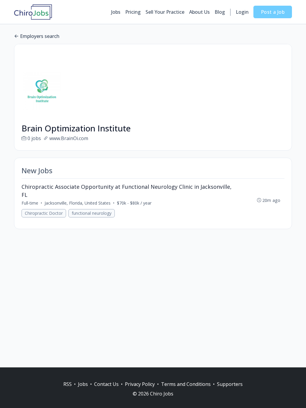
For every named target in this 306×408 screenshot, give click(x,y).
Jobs (115, 12)
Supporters (230, 384)
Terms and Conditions (186, 384)
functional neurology (91, 213)
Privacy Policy (140, 384)
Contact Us (106, 384)
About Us (199, 12)
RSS (67, 384)
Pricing (133, 12)
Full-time (30, 203)
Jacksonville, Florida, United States (78, 203)
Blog (220, 12)
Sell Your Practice (165, 12)
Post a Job (272, 12)
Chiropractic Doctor (44, 213)
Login (242, 12)
